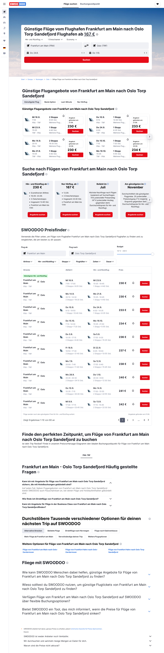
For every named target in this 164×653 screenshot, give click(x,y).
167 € (89, 34)
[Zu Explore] (4, 33)
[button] (4, 4)
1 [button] (122, 420)
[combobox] (34, 39)
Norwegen (39, 79)
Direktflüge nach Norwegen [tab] (77, 531)
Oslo (47, 79)
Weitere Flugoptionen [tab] (97, 536)
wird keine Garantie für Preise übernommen (86, 629)
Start (23, 79)
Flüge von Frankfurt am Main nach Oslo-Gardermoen (40, 550)
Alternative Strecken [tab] (33, 531)
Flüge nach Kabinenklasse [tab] (106, 531)
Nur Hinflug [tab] (82, 102)
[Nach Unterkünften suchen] (4, 17)
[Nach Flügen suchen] (4, 11)
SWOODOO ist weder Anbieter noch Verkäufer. (46, 636)
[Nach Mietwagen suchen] (4, 22)
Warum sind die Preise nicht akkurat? (41, 645)
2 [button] (127, 420)
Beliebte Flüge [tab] (54, 531)
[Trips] (4, 40)
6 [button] (144, 420)
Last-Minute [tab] (66, 102)
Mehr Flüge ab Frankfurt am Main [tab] (38, 536)
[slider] (152, 254)
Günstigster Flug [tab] (31, 102)
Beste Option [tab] (50, 102)
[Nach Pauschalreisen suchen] (4, 28)
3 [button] (133, 420)
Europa (30, 79)
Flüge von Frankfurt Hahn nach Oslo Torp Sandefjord (126, 550)
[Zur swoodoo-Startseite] (17, 4)
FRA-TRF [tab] (86, 455)
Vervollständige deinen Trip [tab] (71, 536)
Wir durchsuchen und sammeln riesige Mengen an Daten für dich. (55, 641)
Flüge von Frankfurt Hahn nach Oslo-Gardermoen (81, 550)
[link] (37, 214)
